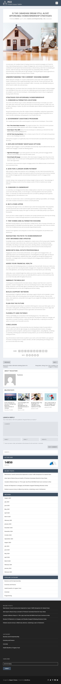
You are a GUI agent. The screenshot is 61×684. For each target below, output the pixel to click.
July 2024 (7, 546)
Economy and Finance (10, 584)
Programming (8, 595)
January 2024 (8, 568)
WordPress (27, 680)
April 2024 (7, 557)
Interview (7, 592)
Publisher (17, 18)
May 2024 (7, 553)
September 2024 (9, 538)
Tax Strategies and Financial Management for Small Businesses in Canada (23, 405)
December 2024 (8, 527)
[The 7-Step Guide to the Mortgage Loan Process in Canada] (51, 396)
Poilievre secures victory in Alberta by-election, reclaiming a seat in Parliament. (25, 489)
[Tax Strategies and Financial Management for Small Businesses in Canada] (24, 396)
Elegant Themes (13, 680)
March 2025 (7, 516)
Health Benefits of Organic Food (11, 647)
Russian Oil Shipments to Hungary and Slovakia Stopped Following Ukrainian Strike (26, 485)
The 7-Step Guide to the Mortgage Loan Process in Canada (50, 404)
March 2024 (7, 561)
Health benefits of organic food (13, 588)
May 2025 (7, 509)
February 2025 (8, 520)
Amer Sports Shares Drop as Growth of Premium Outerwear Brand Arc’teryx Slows (26, 478)
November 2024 (9, 531)
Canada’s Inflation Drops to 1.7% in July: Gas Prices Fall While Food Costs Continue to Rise (28, 482)
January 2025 (8, 524)
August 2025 (8, 498)
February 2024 (8, 564)
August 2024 (8, 542)
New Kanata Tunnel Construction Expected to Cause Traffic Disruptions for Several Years (28, 474)
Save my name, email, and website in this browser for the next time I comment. (24, 443)
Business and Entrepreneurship (34, 18)
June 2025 (7, 505)
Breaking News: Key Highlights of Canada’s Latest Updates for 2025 (36, 404)
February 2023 (8, 572)
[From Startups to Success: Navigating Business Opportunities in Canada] (10, 396)
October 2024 (8, 535)
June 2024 (7, 550)
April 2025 (7, 513)
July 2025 (7, 502)
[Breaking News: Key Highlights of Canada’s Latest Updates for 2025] (37, 396)
